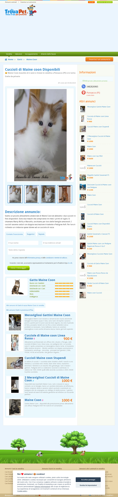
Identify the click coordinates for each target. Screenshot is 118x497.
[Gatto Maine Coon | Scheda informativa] (17, 287)
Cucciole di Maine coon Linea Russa (45, 337)
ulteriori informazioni (42, 486)
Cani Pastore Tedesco (12, 481)
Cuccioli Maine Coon (94, 204)
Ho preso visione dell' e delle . (39, 258)
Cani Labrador (9, 476)
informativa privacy (34, 258)
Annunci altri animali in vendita (92, 469)
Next (72, 194)
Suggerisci (30, 234)
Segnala (41, 234)
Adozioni (18, 54)
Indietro (10, 130)
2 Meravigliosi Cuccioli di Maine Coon (47, 379)
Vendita (9, 54)
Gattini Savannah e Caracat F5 (98, 234)
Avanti (70, 130)
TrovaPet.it (109, 495)
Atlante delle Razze (48, 54)
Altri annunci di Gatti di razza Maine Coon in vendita (25, 305)
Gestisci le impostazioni (88, 485)
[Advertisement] (59, 34)
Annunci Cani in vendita (14, 469)
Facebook (84, 495)
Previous (8, 194)
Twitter (93, 495)
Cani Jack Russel (10, 479)
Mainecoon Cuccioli (94, 165)
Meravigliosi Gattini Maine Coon (47, 315)
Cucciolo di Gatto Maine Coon (98, 263)
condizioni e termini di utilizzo (56, 258)
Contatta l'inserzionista (14, 234)
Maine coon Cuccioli (94, 293)
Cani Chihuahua (10, 474)
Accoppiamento (31, 54)
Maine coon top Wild (94, 156)
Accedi (91, 2)
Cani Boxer (8, 472)
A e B (70, 263)
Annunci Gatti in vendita (52, 469)
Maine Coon (33, 400)
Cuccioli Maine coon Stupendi (45, 358)
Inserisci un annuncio (28, 2)
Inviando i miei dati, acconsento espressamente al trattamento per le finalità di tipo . (41, 263)
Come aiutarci (45, 495)
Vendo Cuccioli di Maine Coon (98, 283)
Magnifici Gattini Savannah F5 (98, 175)
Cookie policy (22, 491)
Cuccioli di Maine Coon (95, 214)
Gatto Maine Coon (42, 280)
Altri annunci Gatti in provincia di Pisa (19, 310)
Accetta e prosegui (88, 480)
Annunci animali (11, 2)
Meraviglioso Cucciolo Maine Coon (99, 254)
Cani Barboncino (10, 483)
